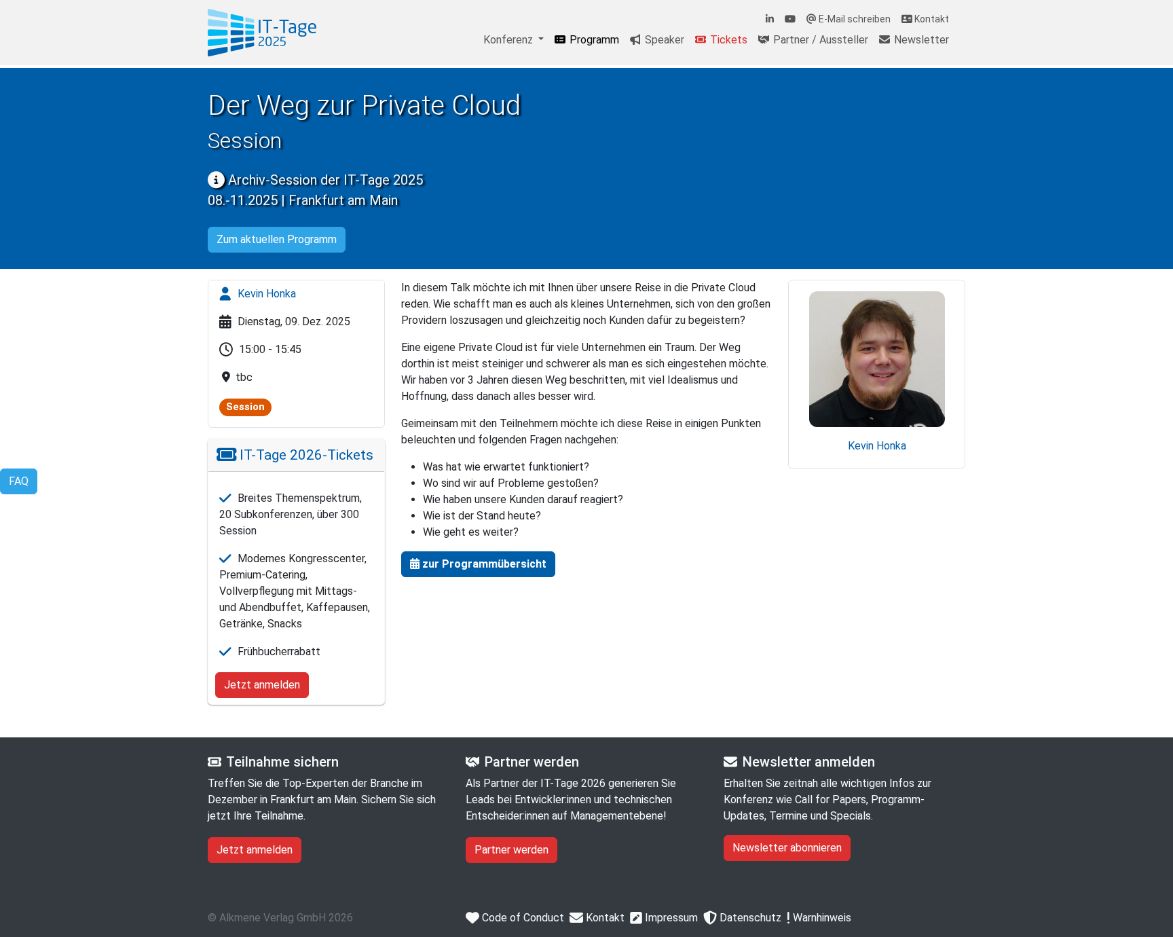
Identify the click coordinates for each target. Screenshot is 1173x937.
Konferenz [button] (509, 39)
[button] (478, 564)
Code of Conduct (521, 917)
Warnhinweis (820, 917)
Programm (593, 39)
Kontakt (930, 19)
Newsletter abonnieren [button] (787, 847)
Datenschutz (749, 917)
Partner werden (511, 849)
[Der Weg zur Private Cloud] (262, 32)
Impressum (670, 917)
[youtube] (790, 19)
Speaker (663, 39)
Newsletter (920, 39)
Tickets (727, 39)
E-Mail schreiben (854, 19)
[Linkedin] (769, 19)
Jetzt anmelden (262, 684)
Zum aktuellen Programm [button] (277, 239)
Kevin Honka (265, 293)
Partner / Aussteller (819, 39)
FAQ (19, 481)
